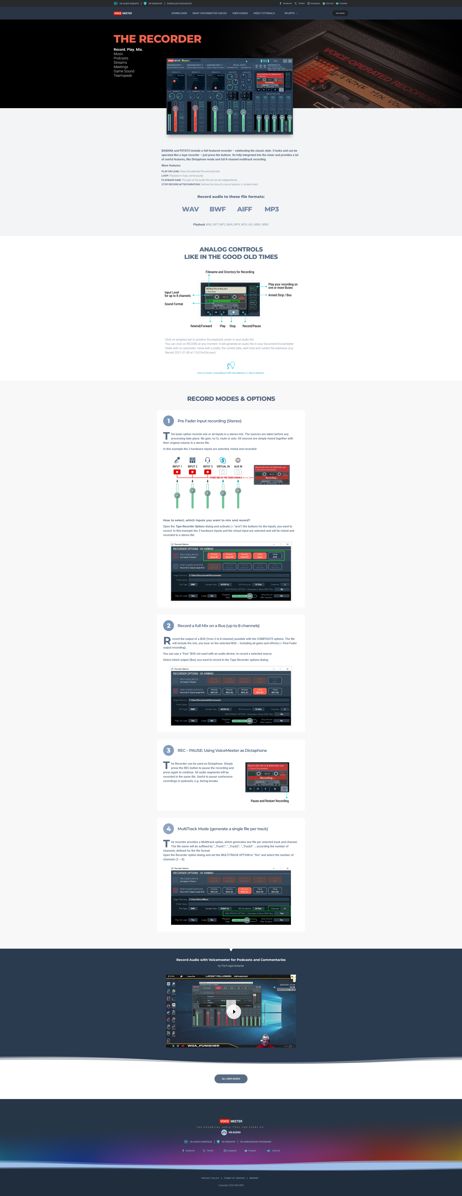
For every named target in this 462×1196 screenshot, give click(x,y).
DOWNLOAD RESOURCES (179, 3)
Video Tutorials (264, 13)
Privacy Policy (210, 1178)
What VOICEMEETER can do (210, 13)
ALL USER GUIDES (231, 1079)
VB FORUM (340, 13)
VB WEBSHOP (155, 3)
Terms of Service (234, 1178)
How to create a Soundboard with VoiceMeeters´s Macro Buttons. (231, 373)
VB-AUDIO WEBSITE (129, 3)
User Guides (240, 13)
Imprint (254, 1178)
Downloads (179, 13)
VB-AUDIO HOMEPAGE (201, 1142)
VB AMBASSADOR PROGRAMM (255, 1142)
